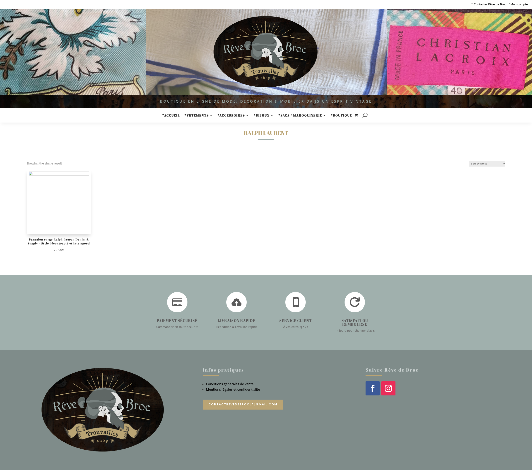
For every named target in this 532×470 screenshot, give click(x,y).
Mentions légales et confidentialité (233, 389)
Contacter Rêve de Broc (490, 4)
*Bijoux (262, 115)
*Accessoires (231, 115)
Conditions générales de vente (230, 384)
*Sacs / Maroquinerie (300, 115)
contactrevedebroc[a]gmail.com (242, 404)
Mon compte (519, 4)
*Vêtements (197, 115)
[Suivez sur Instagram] (388, 388)
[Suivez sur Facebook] (373, 388)
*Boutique (341, 115)
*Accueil (171, 115)
